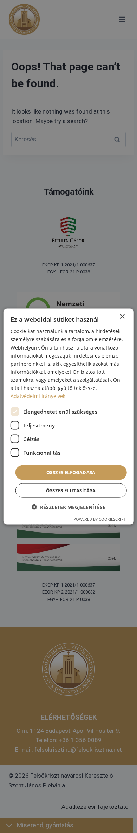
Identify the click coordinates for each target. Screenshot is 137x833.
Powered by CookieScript (99, 518)
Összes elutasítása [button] (71, 490)
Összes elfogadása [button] (71, 472)
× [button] (122, 316)
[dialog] (69, 417)
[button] (68, 507)
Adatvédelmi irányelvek (38, 396)
